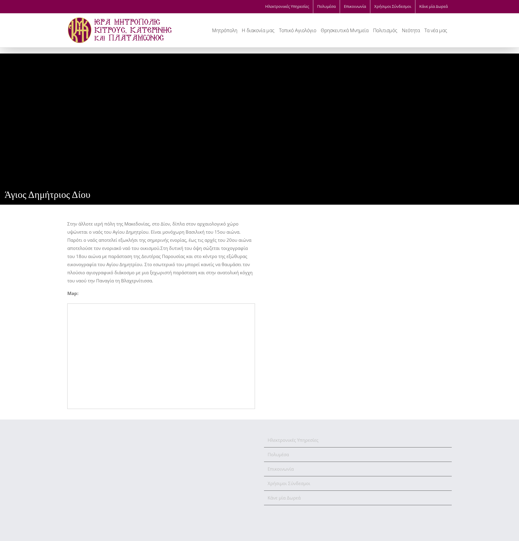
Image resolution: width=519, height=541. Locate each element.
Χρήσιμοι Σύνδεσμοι (289, 483)
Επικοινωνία (281, 469)
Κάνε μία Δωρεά (284, 498)
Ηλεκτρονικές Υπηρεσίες (293, 440)
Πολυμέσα (278, 454)
